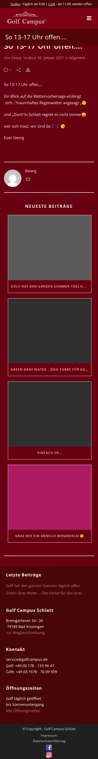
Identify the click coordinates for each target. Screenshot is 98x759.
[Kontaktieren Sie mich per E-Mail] (28, 179)
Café (51, 4)
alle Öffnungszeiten (23, 710)
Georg (16, 57)
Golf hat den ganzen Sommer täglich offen (51, 286)
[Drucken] (30, 69)
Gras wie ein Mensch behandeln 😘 (49, 536)
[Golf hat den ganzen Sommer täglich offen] (49, 247)
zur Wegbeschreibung (26, 632)
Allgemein (77, 57)
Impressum (49, 735)
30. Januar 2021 (50, 57)
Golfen (15, 4)
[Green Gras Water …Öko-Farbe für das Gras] (49, 330)
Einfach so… (49, 453)
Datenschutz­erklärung (49, 741)
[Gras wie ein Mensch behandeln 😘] (49, 497)
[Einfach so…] (49, 414)
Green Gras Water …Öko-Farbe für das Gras (51, 369)
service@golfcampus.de (27, 659)
